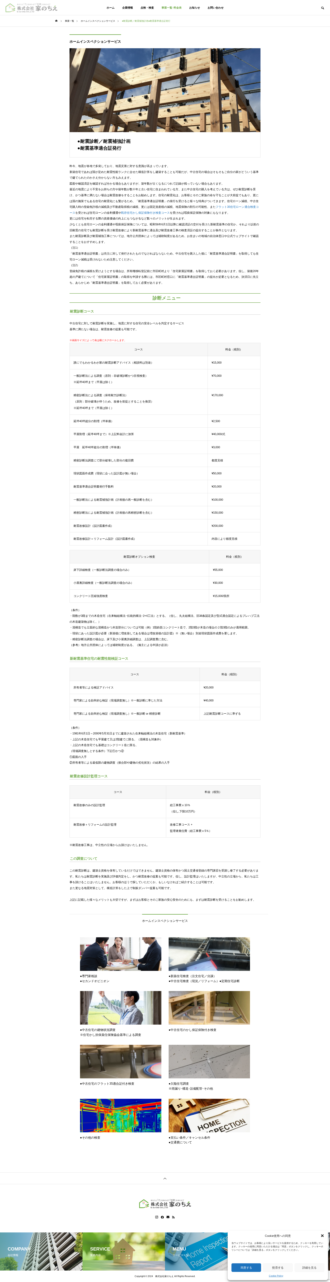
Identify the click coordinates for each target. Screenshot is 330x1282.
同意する (246, 1267)
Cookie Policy (276, 1276)
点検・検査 (147, 7)
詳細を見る (309, 1267)
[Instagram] (156, 1217)
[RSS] (173, 1217)
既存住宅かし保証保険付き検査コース (145, 212)
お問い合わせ (216, 7)
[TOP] (165, 1178)
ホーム (111, 7)
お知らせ (194, 7)
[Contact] (168, 1217)
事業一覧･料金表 (172, 7)
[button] (322, 1236)
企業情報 (127, 7)
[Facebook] (162, 1217)
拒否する (278, 1267)
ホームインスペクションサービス (95, 41)
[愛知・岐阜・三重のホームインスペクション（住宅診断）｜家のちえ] (31, 7)
